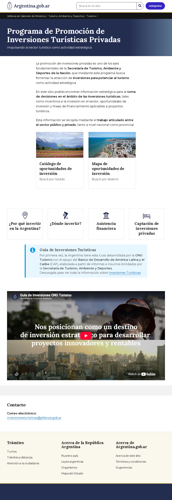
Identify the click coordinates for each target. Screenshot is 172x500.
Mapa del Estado (72, 473)
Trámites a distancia (19, 457)
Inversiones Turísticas (125, 273)
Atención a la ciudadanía (23, 463)
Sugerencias (124, 467)
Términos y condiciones (131, 461)
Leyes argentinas (72, 461)
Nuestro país (69, 455)
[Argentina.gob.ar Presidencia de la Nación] (28, 6)
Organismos (69, 467)
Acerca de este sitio (128, 455)
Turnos (12, 451)
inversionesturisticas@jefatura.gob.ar (34, 418)
